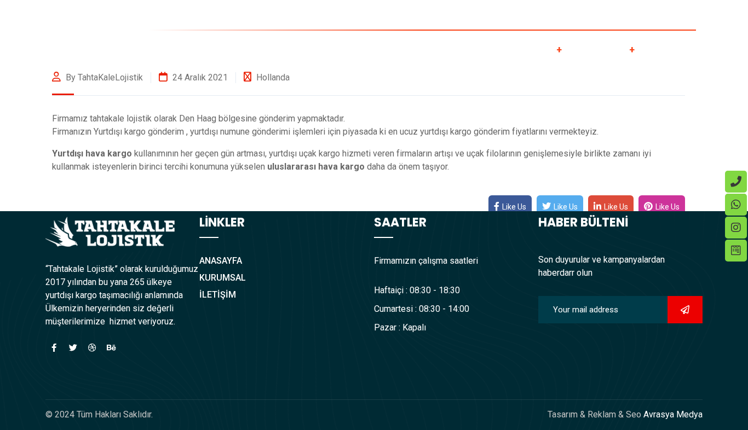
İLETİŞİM (679, 48)
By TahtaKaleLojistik (103, 77)
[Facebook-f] (53, 347)
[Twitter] (73, 347)
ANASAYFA (369, 48)
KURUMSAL (450, 48)
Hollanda (273, 77)
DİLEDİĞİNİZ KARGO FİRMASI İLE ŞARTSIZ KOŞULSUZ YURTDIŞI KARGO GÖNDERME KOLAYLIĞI (544, 15)
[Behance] (111, 347)
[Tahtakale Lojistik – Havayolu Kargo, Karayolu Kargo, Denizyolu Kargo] (110, 48)
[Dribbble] (92, 347)
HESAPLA (608, 48)
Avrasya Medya (672, 414)
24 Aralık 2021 (199, 77)
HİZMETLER (531, 48)
